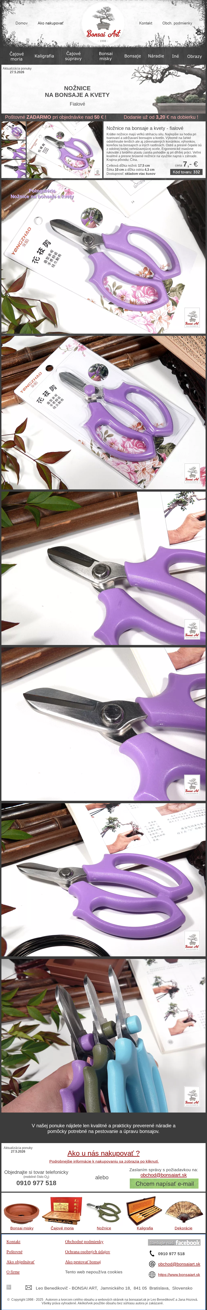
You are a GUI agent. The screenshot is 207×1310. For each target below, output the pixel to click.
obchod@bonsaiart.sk (179, 1264)
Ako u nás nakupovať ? (104, 1153)
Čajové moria (62, 1228)
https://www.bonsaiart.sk (179, 1275)
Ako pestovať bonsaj (83, 1261)
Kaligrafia (145, 1228)
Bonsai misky (22, 1228)
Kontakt (13, 1241)
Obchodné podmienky (84, 1241)
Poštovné (14, 1251)
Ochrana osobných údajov (87, 1251)
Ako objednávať (20, 1261)
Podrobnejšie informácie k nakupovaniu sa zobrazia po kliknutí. (104, 1161)
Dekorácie (183, 1228)
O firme (13, 1272)
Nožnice (104, 1228)
